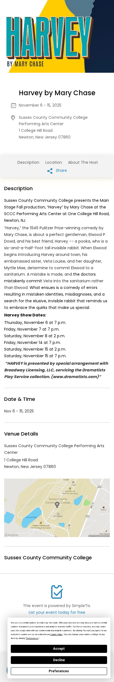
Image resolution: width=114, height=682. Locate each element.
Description (28, 162)
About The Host (83, 162)
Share (61, 170)
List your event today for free (57, 612)
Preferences (59, 671)
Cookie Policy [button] (56, 634)
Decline (59, 660)
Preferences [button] (32, 638)
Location (53, 162)
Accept (59, 649)
